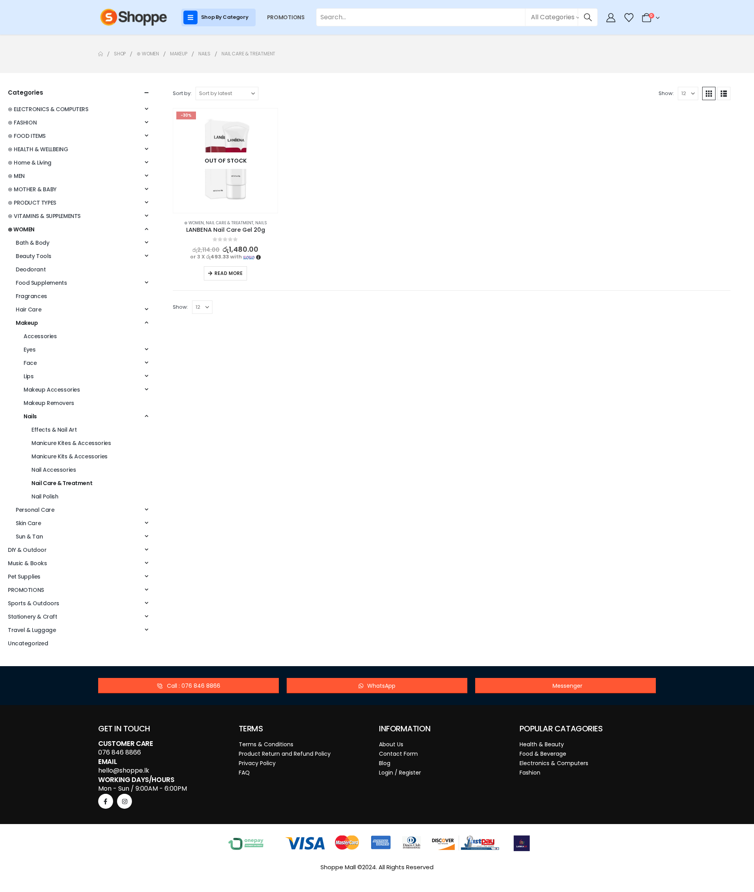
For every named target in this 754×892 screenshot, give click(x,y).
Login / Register (400, 773)
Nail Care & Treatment (229, 223)
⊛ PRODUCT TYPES (32, 203)
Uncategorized (28, 643)
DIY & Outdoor (27, 550)
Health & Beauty (542, 744)
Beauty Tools (33, 256)
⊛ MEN (16, 176)
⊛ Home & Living (29, 163)
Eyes (29, 350)
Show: (666, 93)
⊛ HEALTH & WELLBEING (38, 149)
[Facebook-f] (105, 801)
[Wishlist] (628, 17)
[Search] (587, 17)
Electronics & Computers (554, 763)
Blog (384, 763)
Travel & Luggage (32, 630)
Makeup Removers (49, 403)
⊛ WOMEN (194, 223)
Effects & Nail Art (54, 430)
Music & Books (27, 563)
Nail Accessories (53, 470)
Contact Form (398, 754)
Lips (28, 376)
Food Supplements (41, 283)
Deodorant (31, 269)
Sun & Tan (29, 536)
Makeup (27, 323)
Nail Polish (44, 496)
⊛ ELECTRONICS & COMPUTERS (48, 109)
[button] (709, 93)
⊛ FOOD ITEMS (27, 136)
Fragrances (31, 296)
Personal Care (35, 510)
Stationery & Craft (32, 617)
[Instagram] (124, 801)
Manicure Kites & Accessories (71, 443)
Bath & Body (32, 243)
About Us (391, 744)
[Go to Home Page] (100, 54)
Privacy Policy (257, 763)
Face (30, 363)
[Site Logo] (133, 17)
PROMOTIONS (286, 17)
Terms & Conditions (266, 744)
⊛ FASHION (22, 122)
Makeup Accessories (52, 390)
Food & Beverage (543, 754)
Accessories (40, 336)
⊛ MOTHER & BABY (32, 189)
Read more (228, 273)
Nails (261, 223)
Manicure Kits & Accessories (69, 456)
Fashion (530, 773)
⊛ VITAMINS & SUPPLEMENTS (44, 216)
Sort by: (182, 93)
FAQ (244, 773)
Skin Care (28, 523)
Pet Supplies (24, 577)
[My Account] (611, 17)
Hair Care (28, 309)
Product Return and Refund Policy (285, 754)
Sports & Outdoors (33, 603)
